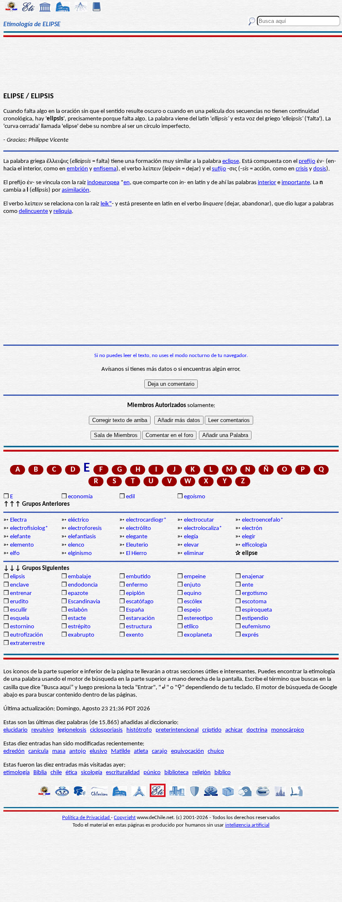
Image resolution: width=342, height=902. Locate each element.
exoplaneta (198, 635)
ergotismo (254, 593)
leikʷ (106, 204)
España (135, 610)
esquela (19, 618)
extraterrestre (27, 643)
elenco (76, 545)
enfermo (137, 585)
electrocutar (199, 520)
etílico (191, 627)
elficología (254, 545)
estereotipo (198, 618)
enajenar (253, 577)
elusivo (98, 751)
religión (201, 773)
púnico (152, 773)
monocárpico (287, 730)
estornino (22, 627)
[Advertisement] (171, 63)
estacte (77, 618)
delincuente (33, 211)
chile (56, 773)
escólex (193, 602)
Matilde (120, 751)
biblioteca (176, 773)
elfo (15, 553)
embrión (77, 169)
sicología (91, 773)
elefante (20, 537)
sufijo (219, 169)
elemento (22, 545)
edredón (14, 751)
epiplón (135, 593)
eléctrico (78, 520)
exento (134, 635)
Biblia (40, 773)
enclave (19, 585)
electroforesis (85, 528)
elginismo (80, 553)
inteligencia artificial (247, 825)
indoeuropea (103, 183)
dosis (319, 169)
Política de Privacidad (86, 817)
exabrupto (81, 635)
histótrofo (139, 730)
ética (71, 773)
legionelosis (72, 730)
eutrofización (26, 635)
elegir (248, 537)
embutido (138, 577)
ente (247, 585)
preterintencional (177, 730)
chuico (216, 751)
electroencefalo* (262, 520)
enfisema (104, 169)
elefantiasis (82, 537)
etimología (16, 773)
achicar (234, 730)
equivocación (187, 751)
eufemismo (256, 627)
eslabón (78, 610)
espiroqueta (257, 610)
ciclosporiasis (106, 730)
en (126, 183)
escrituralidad (123, 773)
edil (130, 497)
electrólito (138, 528)
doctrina (256, 730)
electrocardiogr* (146, 520)
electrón (252, 528)
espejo (192, 610)
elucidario (15, 730)
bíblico (222, 773)
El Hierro (136, 553)
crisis (302, 169)
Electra (18, 520)
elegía (191, 537)
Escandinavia (84, 602)
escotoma (254, 602)
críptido (211, 730)
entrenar (21, 593)
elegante (136, 537)
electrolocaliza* (203, 528)
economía (80, 497)
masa (58, 751)
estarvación (140, 618)
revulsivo (42, 730)
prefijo (307, 161)
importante (296, 183)
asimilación (75, 190)
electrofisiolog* (29, 528)
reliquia (62, 211)
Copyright (125, 817)
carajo (159, 751)
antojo (77, 751)
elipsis (17, 577)
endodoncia (83, 585)
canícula (38, 751)
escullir (18, 610)
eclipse (230, 161)
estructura (139, 627)
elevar (191, 545)
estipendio (255, 618)
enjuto (192, 585)
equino (192, 593)
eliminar (194, 553)
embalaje (79, 577)
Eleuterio (137, 545)
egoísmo (194, 497)
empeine (195, 577)
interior (267, 183)
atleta (141, 751)
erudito (19, 602)
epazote (78, 593)
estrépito (79, 627)
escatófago (139, 602)
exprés (250, 635)
